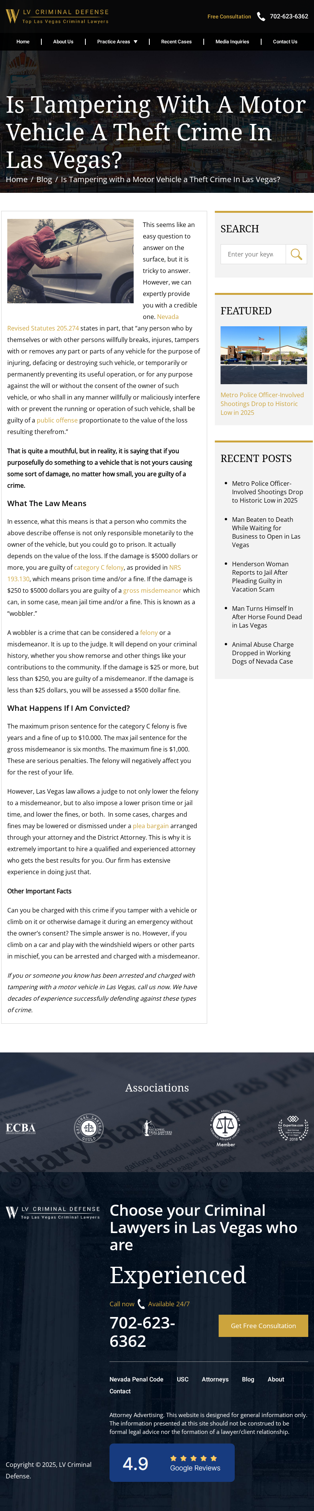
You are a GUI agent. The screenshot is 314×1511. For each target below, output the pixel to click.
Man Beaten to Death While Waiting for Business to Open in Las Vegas (266, 532)
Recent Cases (176, 41)
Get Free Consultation (263, 1325)
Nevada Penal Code (137, 1379)
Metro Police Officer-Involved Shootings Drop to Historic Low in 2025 (262, 404)
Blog (248, 1379)
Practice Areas (113, 41)
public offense (57, 420)
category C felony (99, 567)
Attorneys (215, 1379)
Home (22, 41)
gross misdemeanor (152, 590)
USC (182, 1379)
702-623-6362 (142, 1331)
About (276, 1379)
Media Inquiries (232, 41)
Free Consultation (229, 17)
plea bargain (151, 826)
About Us (63, 41)
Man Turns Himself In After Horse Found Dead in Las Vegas (267, 617)
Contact (120, 1391)
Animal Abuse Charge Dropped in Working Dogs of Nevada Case (263, 653)
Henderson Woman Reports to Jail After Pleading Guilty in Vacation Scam (260, 577)
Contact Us (285, 41)
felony (149, 632)
